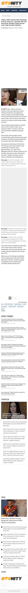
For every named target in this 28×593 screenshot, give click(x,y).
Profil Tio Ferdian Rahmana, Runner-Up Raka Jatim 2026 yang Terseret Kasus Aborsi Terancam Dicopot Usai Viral (14, 453)
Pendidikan (23, 10)
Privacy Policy (4, 584)
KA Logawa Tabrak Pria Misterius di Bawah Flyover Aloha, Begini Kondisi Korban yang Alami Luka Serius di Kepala (13, 346)
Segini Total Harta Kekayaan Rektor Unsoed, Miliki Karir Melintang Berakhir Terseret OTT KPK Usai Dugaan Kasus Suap (13, 329)
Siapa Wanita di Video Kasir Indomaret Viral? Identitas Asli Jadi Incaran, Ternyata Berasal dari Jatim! (13, 368)
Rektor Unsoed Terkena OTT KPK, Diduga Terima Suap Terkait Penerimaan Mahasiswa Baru (12, 337)
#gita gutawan (18, 304)
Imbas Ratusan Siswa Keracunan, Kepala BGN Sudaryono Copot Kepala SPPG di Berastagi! (15, 423)
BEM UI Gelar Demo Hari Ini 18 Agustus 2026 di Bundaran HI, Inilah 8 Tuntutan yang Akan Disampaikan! (14, 431)
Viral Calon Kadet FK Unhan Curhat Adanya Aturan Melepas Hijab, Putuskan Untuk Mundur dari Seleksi (13, 321)
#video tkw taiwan (9, 304)
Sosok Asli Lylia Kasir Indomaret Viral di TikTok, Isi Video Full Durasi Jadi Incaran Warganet (13, 360)
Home (2, 10)
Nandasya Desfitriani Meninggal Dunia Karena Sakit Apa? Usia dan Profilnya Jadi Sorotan (12, 353)
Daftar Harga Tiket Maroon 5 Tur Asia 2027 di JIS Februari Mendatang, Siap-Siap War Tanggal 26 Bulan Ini (14, 438)
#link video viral (12, 306)
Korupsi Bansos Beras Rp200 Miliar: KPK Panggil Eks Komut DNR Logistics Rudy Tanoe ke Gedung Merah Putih (14, 551)
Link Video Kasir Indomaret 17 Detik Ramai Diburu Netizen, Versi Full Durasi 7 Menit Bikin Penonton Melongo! (12, 377)
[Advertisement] (14, 44)
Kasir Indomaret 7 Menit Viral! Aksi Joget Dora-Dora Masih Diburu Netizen (13, 393)
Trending (14, 10)
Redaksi (3, 582)
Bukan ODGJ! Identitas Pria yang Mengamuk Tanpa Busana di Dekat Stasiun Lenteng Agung (11, 520)
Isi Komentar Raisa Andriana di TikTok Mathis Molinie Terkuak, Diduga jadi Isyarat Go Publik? (14, 460)
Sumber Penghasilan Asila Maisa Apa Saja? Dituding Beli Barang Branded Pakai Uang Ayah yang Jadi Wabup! (14, 565)
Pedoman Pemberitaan (6, 586)
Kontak (2, 583)
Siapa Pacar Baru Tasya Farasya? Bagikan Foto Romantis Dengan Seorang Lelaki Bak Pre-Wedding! (13, 385)
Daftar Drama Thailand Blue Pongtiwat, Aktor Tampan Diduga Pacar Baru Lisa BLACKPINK (14, 446)
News (7, 10)
